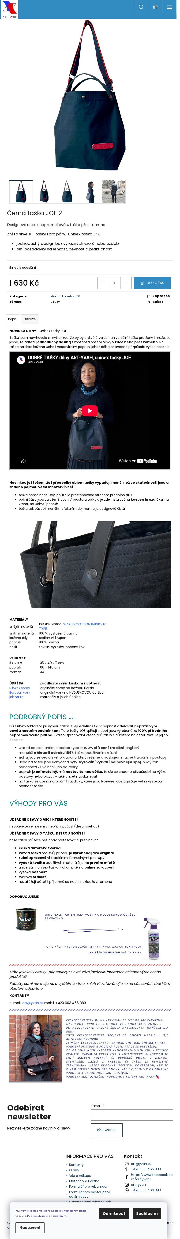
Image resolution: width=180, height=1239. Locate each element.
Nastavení (30, 1227)
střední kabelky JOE (66, 296)
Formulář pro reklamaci (88, 1186)
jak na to (16, 697)
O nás (74, 1170)
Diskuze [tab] (30, 319)
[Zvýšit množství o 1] (125, 283)
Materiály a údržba (84, 1181)
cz (41, 1003)
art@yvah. (31, 1003)
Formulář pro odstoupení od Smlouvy (89, 1194)
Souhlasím (147, 1213)
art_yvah (138, 1184)
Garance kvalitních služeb (90, 1202)
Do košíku (155, 282)
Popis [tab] (12, 319)
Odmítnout (114, 1213)
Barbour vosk (19, 692)
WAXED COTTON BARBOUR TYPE (72, 626)
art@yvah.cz (141, 1163)
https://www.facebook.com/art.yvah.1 (152, 1177)
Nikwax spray (19, 688)
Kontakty (76, 1164)
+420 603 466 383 (146, 1169)
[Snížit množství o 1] (103, 283)
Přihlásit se (106, 1130)
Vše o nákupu (80, 1175)
